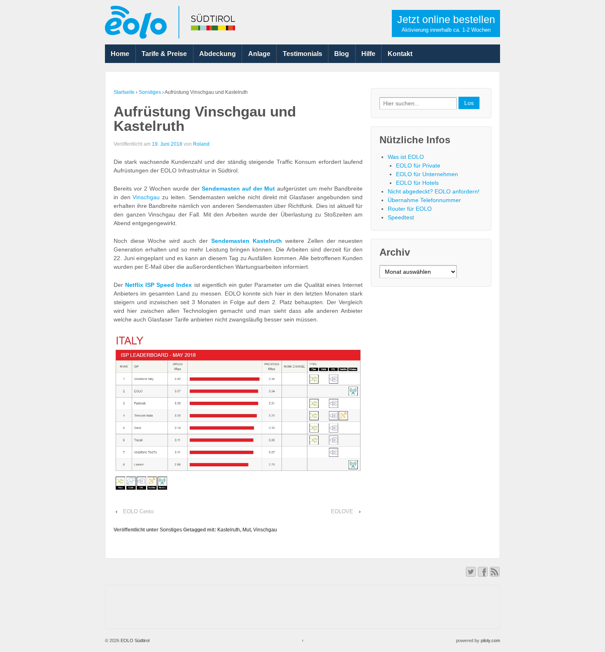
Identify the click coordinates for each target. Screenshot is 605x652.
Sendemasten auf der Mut (238, 188)
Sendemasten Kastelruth (246, 241)
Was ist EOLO (406, 157)
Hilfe (368, 53)
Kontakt (400, 53)
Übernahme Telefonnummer (424, 200)
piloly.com (490, 640)
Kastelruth (228, 530)
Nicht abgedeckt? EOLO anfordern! (433, 191)
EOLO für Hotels (417, 182)
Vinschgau (146, 197)
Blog (341, 53)
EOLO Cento (138, 511)
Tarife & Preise (164, 53)
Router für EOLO (410, 208)
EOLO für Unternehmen (427, 174)
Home (120, 53)
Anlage (259, 53)
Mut (246, 530)
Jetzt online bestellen (446, 23)
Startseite (124, 92)
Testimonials (302, 53)
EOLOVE (342, 511)
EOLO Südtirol (134, 640)
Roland (201, 144)
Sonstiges (150, 92)
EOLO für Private (418, 165)
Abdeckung (217, 53)
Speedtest (401, 217)
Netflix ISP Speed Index (158, 285)
